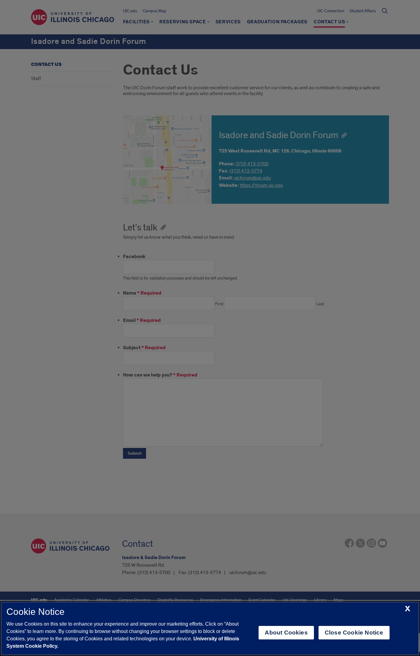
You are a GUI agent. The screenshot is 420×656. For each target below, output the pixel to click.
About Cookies (286, 632)
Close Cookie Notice (354, 632)
